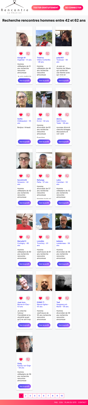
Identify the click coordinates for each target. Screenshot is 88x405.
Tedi (58, 302)
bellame (59, 241)
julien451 (60, 58)
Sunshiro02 (22, 180)
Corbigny (21, 243)
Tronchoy (41, 243)
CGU (61, 402)
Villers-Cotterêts (43, 60)
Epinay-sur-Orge (24, 365)
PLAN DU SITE (71, 402)
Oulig (19, 363)
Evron (39, 121)
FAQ (56, 402)
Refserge (40, 180)
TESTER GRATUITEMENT (45, 7)
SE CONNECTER (73, 7)
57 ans (45, 182)
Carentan (60, 182)
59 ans (65, 306)
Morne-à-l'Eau (23, 304)
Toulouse (60, 60)
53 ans (20, 306)
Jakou (39, 119)
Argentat (20, 60)
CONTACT (82, 402)
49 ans (41, 62)
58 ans (65, 123)
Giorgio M (21, 58)
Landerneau (61, 243)
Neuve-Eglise (42, 304)
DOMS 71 (40, 302)
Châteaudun (22, 121)
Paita (39, 182)
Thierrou (40, 58)
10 (62, 396)
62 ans (46, 121)
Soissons (21, 182)
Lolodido (40, 241)
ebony (59, 119)
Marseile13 (21, 241)
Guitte (19, 119)
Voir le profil (24, 80)
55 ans (39, 306)
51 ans (28, 60)
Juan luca (21, 302)
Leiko (58, 180)
